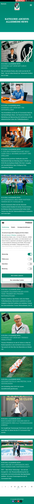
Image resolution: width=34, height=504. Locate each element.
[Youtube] (18, 501)
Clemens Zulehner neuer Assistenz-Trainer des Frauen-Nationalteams (15, 294)
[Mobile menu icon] (30, 5)
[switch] (30, 259)
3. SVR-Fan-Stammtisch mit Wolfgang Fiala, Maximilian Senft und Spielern (16, 153)
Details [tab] (13, 227)
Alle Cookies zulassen (17, 275)
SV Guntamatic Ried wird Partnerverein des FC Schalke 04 (16, 201)
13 (18, 486)
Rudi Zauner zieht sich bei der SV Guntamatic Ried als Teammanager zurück (16, 423)
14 (21, 486)
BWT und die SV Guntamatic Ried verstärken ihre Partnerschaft (15, 466)
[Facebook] (13, 501)
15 (25, 486)
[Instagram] (16, 501)
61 (31, 486)
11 (11, 486)
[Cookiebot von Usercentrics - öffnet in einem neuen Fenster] (25, 223)
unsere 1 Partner (11, 235)
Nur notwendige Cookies (17, 280)
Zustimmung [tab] (5, 227)
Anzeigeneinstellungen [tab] (23, 227)
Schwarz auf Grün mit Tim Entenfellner (12, 109)
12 (14, 486)
